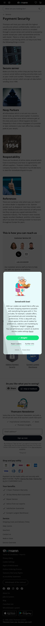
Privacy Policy (26, 349)
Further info (29, 344)
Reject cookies (16, 344)
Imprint (17, 349)
